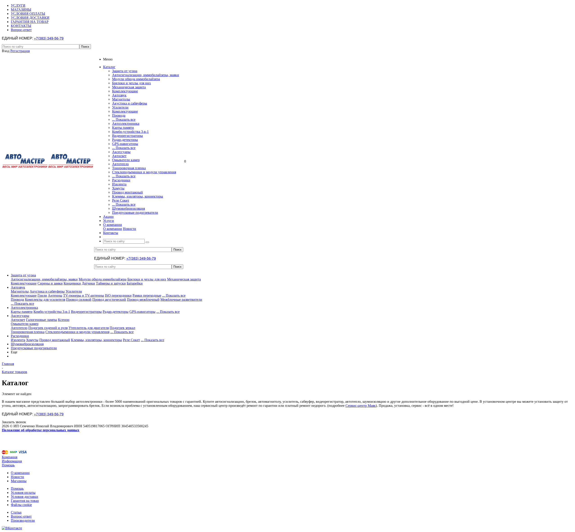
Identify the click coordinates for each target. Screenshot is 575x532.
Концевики (72, 283)
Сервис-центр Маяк (360, 405)
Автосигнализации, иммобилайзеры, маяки (145, 75)
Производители (23, 520)
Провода (118, 115)
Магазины (19, 481)
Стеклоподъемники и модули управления (144, 172)
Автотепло (120, 164)
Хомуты (118, 188)
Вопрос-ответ (21, 516)
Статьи (16, 512)
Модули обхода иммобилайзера (136, 79)
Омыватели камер (126, 160)
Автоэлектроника (125, 123)
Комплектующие (125, 91)
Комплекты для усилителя (45, 299)
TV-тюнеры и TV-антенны (83, 295)
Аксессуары (121, 152)
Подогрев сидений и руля (48, 328)
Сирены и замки (50, 283)
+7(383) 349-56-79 (49, 38)
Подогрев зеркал (122, 328)
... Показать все (123, 119)
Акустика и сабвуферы (129, 103)
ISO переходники (118, 295)
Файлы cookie (21, 505)
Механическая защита (129, 87)
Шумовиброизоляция (128, 208)
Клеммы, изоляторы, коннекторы (137, 196)
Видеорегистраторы (127, 136)
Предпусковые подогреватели (135, 212)
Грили (42, 295)
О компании (112, 229)
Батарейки (135, 283)
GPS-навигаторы (125, 144)
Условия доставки (24, 497)
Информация (12, 461)
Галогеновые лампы (41, 320)
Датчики (88, 283)
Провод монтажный (127, 192)
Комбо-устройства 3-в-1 (130, 132)
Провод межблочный (143, 299)
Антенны (55, 295)
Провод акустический (109, 299)
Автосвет (119, 156)
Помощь (8, 465)
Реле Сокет (120, 200)
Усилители (120, 107)
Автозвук (119, 95)
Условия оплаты (23, 492)
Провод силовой (78, 299)
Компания (9, 457)
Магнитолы (121, 99)
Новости (129, 229)
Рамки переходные (147, 295)
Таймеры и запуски (111, 283)
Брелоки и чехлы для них (131, 83)
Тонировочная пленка (129, 168)
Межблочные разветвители (181, 299)
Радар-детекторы (125, 140)
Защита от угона (124, 71)
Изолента (119, 184)
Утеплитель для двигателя (89, 328)
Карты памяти (123, 127)
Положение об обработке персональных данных (40, 430)
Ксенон (63, 320)
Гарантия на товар (25, 501)
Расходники (121, 180)
